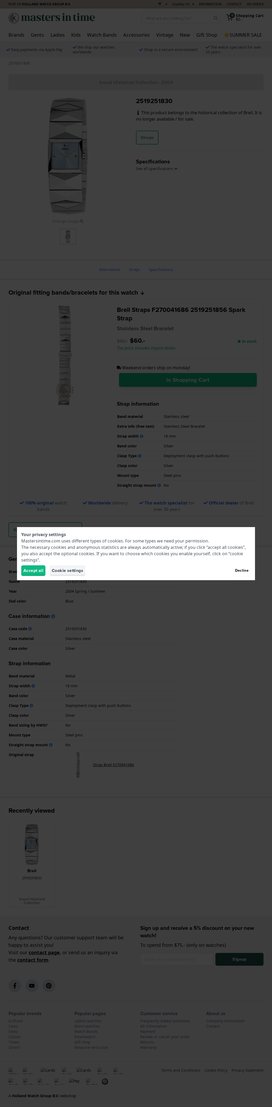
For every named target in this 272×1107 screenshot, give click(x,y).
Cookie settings (67, 570)
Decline (242, 570)
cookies (115, 541)
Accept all (33, 570)
